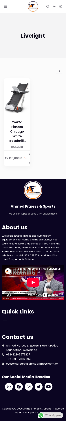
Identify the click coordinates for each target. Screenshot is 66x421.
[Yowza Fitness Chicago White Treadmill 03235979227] (17, 98)
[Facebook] (19, 387)
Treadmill (17, 146)
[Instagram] (29, 387)
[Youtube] (48, 387)
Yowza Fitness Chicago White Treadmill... (17, 131)
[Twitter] (39, 387)
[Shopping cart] (54, 6)
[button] (5, 321)
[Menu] (5, 6)
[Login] (60, 6)
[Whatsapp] (9, 387)
